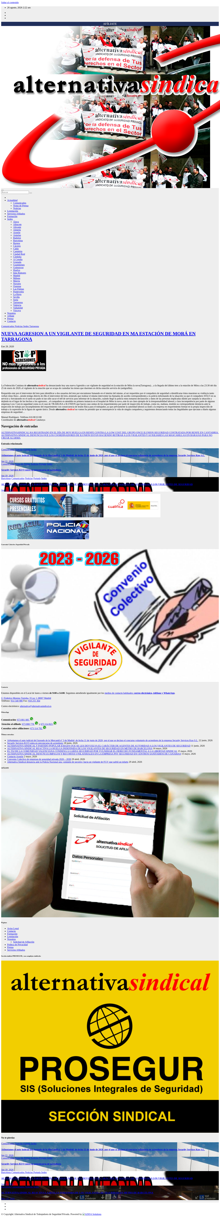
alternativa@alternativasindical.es (35, 706)
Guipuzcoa (18, 267)
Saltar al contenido (10, 2)
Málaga (16, 278)
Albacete (17, 224)
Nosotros (11, 313)
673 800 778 (28, 724)
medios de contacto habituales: (140, 693)
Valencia (17, 305)
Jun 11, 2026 (7, 490)
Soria (15, 299)
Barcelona (18, 240)
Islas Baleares (19, 273)
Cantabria (17, 251)
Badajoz (17, 238)
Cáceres (17, 246)
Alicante (17, 227)
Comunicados (19, 203)
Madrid (16, 275)
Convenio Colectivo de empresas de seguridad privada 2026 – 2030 (39, 759)
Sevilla (16, 297)
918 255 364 (34, 701)
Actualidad (12, 200)
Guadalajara (19, 264)
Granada (17, 262)
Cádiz (16, 248)
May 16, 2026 (8, 1198)
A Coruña (17, 259)
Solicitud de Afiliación (23, 942)
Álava (16, 221)
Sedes (10, 219)
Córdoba (17, 256)
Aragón (16, 232)
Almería (17, 230)
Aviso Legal (13, 928)
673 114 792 (36, 728)
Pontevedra (18, 291)
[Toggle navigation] (2, 190)
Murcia (16, 281)
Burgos (16, 243)
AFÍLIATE (110, 23)
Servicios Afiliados (16, 213)
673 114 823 (47, 724)
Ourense (17, 286)
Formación (12, 216)
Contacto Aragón (15, 756)
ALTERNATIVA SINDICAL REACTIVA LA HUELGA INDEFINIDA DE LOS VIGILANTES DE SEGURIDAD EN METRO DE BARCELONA (79, 748)
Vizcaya (17, 310)
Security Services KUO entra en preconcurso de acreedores (31, 470)
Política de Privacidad (17, 944)
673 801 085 (23, 719)
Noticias (17, 208)
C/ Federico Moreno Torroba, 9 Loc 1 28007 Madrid (26, 698)
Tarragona (18, 302)
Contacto (11, 321)
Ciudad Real (19, 254)
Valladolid (18, 308)
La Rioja (17, 294)
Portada (26, 449)
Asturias (17, 235)
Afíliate (10, 316)
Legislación (12, 211)
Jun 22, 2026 (7, 461)
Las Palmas (18, 289)
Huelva (16, 270)
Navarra (17, 283)
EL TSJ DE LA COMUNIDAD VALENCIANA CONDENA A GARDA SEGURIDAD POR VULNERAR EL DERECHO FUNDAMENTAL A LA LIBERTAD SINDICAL (92, 751)
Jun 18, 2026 (7, 475)
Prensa (10, 318)
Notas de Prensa (20, 205)
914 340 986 (17, 701)
